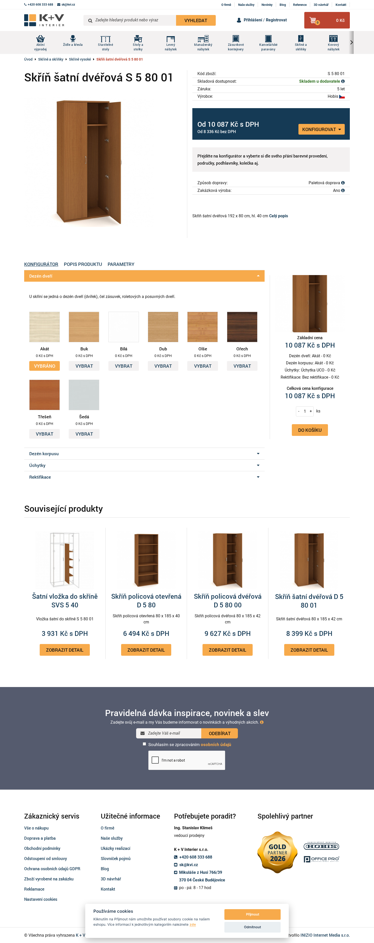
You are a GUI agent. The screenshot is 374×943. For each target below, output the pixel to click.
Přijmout (252, 914)
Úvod (28, 59)
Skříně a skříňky (50, 59)
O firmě (226, 5)
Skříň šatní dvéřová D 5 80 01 (309, 600)
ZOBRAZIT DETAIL (64, 650)
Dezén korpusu (44, 453)
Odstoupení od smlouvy (45, 858)
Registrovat (276, 20)
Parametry (121, 264)
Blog (283, 5)
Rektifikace (40, 477)
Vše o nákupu (36, 828)
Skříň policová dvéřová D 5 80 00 (228, 600)
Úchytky (37, 465)
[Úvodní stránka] (52, 20)
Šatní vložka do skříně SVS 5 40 (65, 600)
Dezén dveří (40, 276)
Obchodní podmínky (42, 848)
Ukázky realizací (115, 848)
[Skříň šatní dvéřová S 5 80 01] (103, 162)
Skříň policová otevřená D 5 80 (146, 600)
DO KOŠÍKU (310, 430)
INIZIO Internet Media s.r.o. (325, 935)
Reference (300, 5)
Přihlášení (253, 20)
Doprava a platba (40, 838)
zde (193, 924)
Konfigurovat (319, 129)
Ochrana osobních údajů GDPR (52, 868)
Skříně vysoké (80, 59)
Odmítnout (252, 927)
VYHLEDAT (195, 20)
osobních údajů (216, 744)
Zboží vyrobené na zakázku (49, 878)
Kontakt (341, 5)
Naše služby (246, 5)
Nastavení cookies (40, 899)
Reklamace (34, 889)
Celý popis (278, 215)
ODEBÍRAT (220, 733)
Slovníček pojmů (116, 858)
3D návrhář (321, 5)
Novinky (267, 5)
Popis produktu (83, 264)
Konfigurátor (41, 264)
